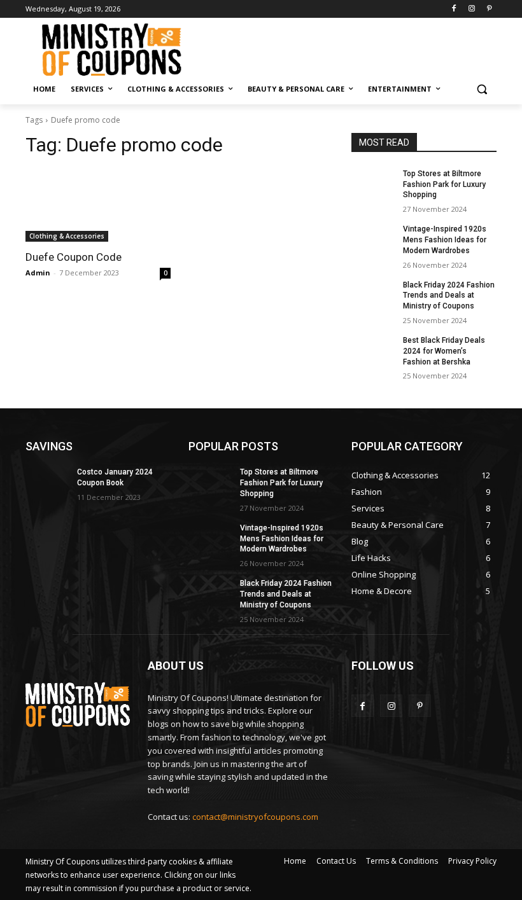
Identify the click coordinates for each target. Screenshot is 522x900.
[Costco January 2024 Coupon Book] (47, 482)
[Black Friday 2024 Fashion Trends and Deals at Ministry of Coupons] (373, 295)
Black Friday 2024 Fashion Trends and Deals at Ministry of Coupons (449, 295)
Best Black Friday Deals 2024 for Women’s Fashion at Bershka (444, 351)
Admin (37, 272)
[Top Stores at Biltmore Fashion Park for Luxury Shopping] (373, 184)
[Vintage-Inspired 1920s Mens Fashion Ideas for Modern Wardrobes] (373, 239)
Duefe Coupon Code (73, 257)
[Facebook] (454, 9)
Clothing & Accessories (66, 236)
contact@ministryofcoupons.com (255, 816)
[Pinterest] (489, 9)
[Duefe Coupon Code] (98, 205)
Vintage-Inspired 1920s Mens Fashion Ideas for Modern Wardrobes (444, 240)
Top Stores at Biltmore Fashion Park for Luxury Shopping (444, 184)
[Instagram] (471, 9)
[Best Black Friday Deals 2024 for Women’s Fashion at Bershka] (373, 350)
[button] (482, 89)
